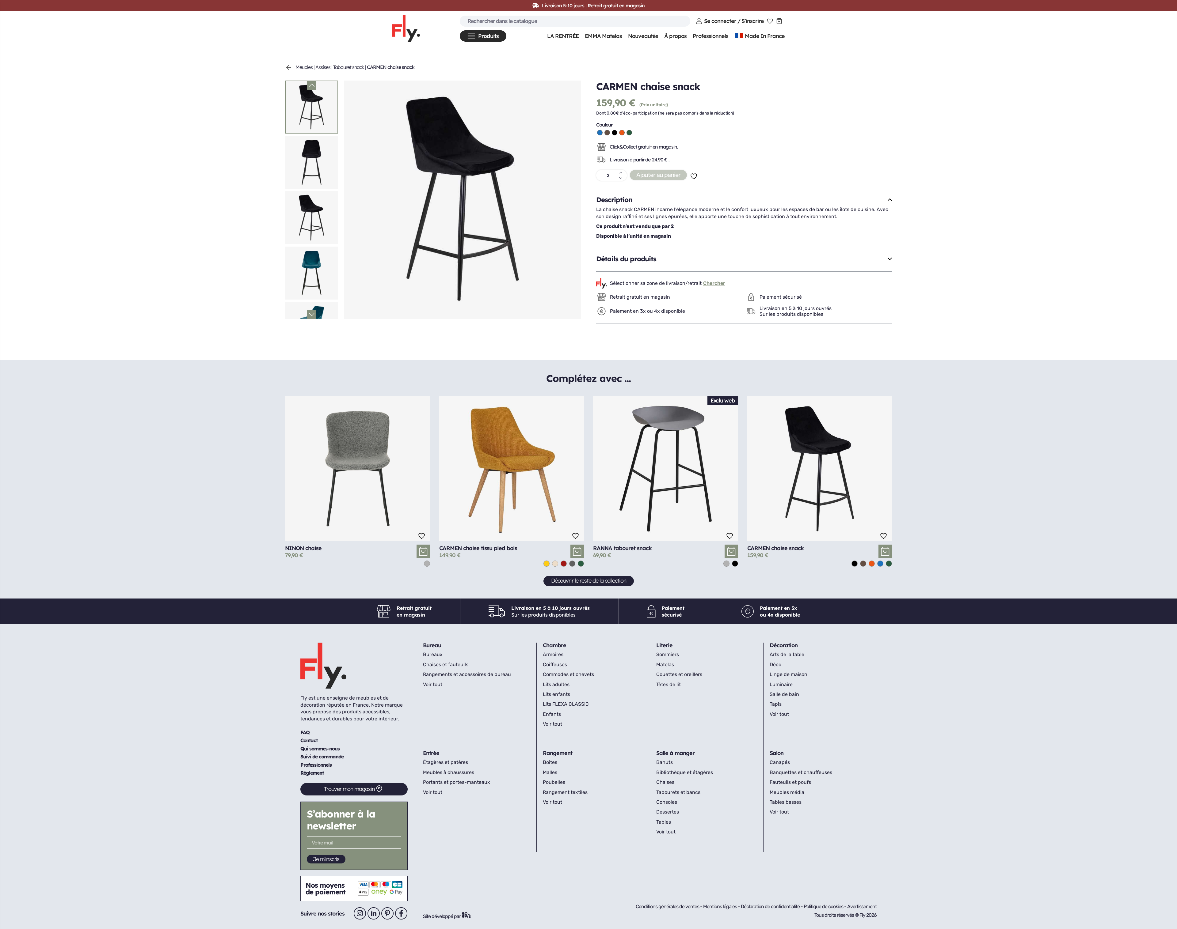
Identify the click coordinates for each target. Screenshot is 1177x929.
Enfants (552, 714)
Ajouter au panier (658, 175)
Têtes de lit (668, 684)
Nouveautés (643, 36)
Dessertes (667, 812)
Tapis (776, 704)
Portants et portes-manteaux (456, 782)
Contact (309, 740)
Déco (775, 664)
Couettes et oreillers (679, 674)
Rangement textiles (565, 792)
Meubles (304, 67)
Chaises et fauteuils (445, 664)
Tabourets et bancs (678, 792)
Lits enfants (556, 694)
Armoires (553, 654)
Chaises (665, 782)
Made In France (764, 36)
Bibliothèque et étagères (684, 772)
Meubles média (787, 792)
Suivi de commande (322, 756)
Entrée (431, 753)
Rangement (557, 753)
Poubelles (554, 782)
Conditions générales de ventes (667, 906)
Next (311, 314)
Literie (664, 645)
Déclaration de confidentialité (771, 906)
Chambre (554, 645)
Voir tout (432, 684)
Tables (663, 822)
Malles (550, 772)
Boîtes (550, 762)
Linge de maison (788, 674)
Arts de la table (787, 654)
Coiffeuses (555, 664)
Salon (776, 753)
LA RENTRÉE (563, 36)
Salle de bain (784, 694)
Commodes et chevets (568, 674)
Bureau (432, 645)
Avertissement (862, 906)
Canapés (780, 762)
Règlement (312, 773)
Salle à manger (675, 753)
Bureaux (433, 654)
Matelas (665, 664)
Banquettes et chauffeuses (801, 772)
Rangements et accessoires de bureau (467, 674)
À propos (675, 36)
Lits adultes (556, 684)
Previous (311, 85)
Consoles (666, 802)
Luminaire (781, 684)
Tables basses (786, 802)
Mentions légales (720, 906)
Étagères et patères (445, 762)
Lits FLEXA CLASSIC (566, 704)
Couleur (604, 125)
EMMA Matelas (603, 36)
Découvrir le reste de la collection (588, 580)
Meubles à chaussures (448, 772)
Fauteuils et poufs (790, 782)
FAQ (305, 732)
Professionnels (316, 765)
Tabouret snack (348, 67)
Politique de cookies (824, 906)
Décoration (784, 645)
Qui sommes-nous (320, 749)
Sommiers (667, 654)
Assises (322, 67)
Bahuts (664, 762)
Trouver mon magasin (349, 788)
